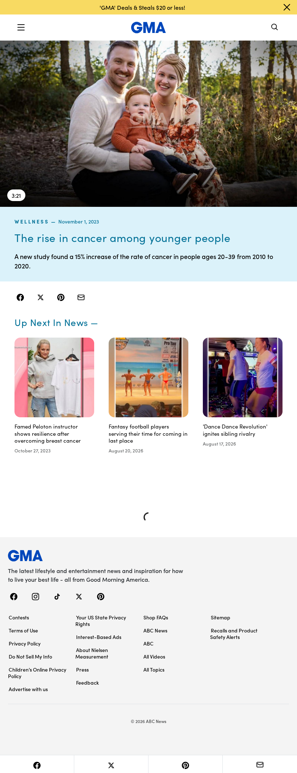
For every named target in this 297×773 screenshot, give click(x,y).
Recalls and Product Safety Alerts (234, 633)
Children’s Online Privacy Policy (37, 673)
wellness (31, 221)
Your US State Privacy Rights (100, 620)
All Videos (154, 656)
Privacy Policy (25, 643)
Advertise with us (28, 689)
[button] (21, 27)
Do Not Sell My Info (30, 656)
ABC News (155, 630)
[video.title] (148, 123)
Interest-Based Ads (98, 636)
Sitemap (220, 617)
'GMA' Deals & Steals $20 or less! (142, 7)
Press (82, 669)
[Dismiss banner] (287, 7)
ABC (148, 643)
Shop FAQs (155, 617)
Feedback (87, 682)
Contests (19, 617)
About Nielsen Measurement (91, 653)
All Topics (153, 669)
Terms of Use (23, 630)
